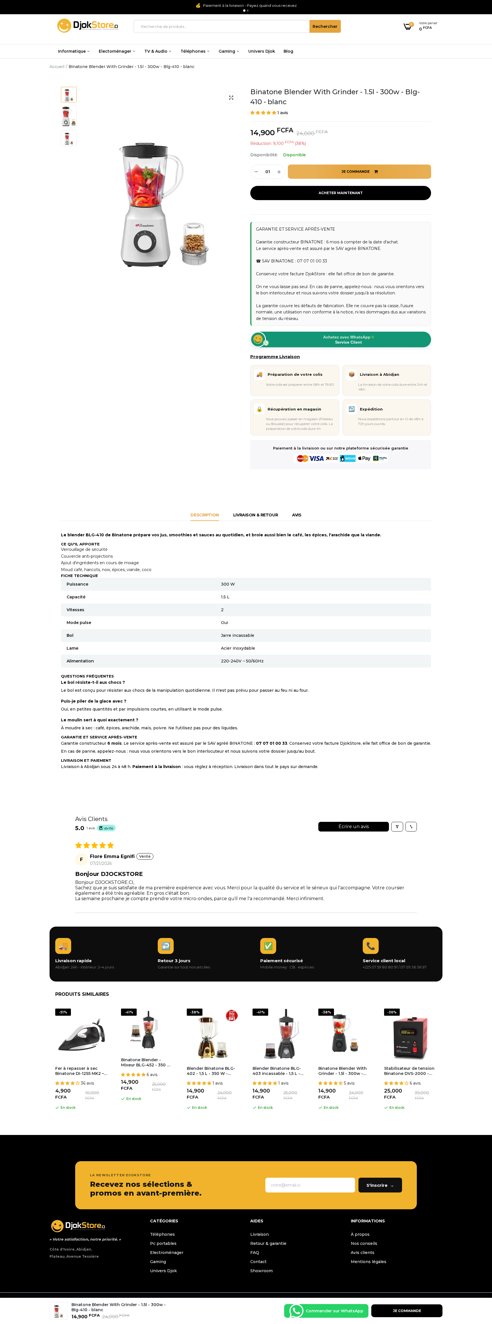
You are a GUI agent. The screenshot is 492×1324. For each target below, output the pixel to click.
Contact (258, 1261)
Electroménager (166, 1252)
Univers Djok (261, 51)
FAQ (254, 1252)
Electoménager (115, 51)
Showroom (261, 1270)
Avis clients (362, 1252)
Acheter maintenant (341, 193)
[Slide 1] (244, 10)
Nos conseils (364, 1243)
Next (442, 1060)
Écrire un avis (354, 826)
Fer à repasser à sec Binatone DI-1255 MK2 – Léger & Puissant (79, 1071)
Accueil (57, 66)
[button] (263, 112)
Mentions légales (368, 1261)
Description (204, 515)
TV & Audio (156, 51)
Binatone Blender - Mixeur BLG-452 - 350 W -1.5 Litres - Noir (146, 1062)
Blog (288, 51)
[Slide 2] (248, 10)
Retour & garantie (268, 1243)
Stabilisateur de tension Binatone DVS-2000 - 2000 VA (409, 1071)
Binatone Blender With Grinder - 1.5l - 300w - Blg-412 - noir (342, 1071)
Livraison (259, 1234)
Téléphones (194, 51)
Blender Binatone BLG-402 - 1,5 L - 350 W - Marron (211, 1071)
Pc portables (163, 1243)
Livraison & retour (255, 515)
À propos (360, 1234)
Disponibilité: (264, 154)
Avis (296, 515)
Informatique (72, 51)
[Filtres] (397, 827)
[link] (476, 1283)
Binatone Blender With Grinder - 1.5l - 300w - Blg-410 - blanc (335, 97)
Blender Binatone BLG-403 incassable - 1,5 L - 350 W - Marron (277, 1071)
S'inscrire (380, 1185)
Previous (49, 1060)
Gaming (227, 51)
